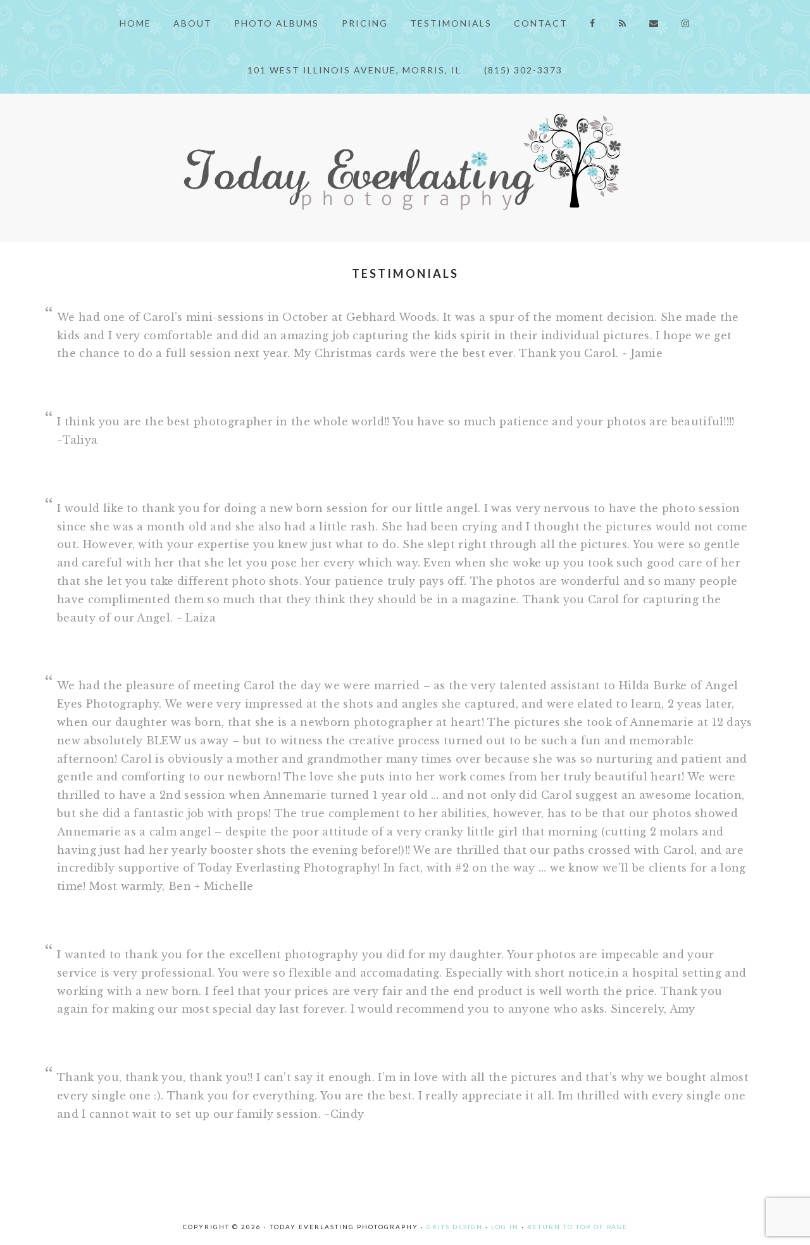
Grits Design (455, 1226)
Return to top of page (577, 1226)
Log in (505, 1226)
